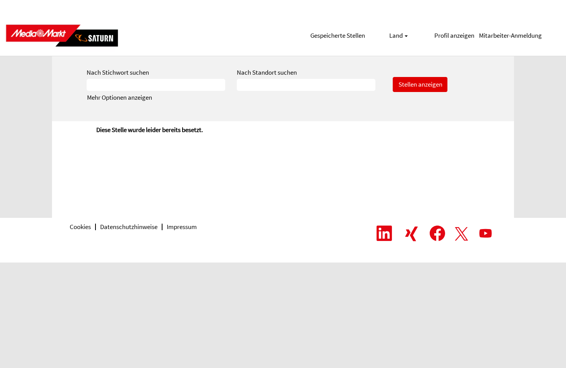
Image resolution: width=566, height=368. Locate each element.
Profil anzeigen (454, 35)
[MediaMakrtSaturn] (62, 35)
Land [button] (396, 35)
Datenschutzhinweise (128, 226)
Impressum (182, 226)
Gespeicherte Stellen (337, 35)
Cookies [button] (80, 226)
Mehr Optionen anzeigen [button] (119, 97)
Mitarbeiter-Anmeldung (510, 35)
